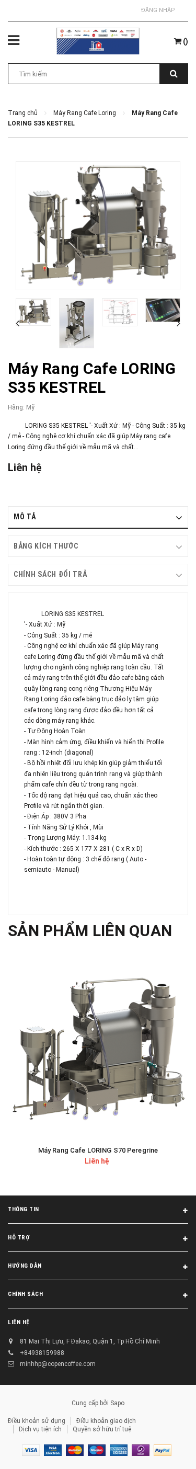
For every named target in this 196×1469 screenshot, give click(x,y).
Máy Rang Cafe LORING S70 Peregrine (98, 1150)
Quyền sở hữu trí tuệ (102, 1429)
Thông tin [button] (23, 1209)
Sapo (117, 1403)
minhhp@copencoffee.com (58, 1364)
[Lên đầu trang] (164, 1448)
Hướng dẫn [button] (25, 1265)
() (184, 41)
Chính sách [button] (25, 1294)
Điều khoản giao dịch (106, 1421)
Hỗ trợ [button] (19, 1237)
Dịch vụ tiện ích (40, 1429)
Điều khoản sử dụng (36, 1421)
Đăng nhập (158, 10)
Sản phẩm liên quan (90, 930)
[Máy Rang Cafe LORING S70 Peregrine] (98, 1049)
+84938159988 (42, 1353)
